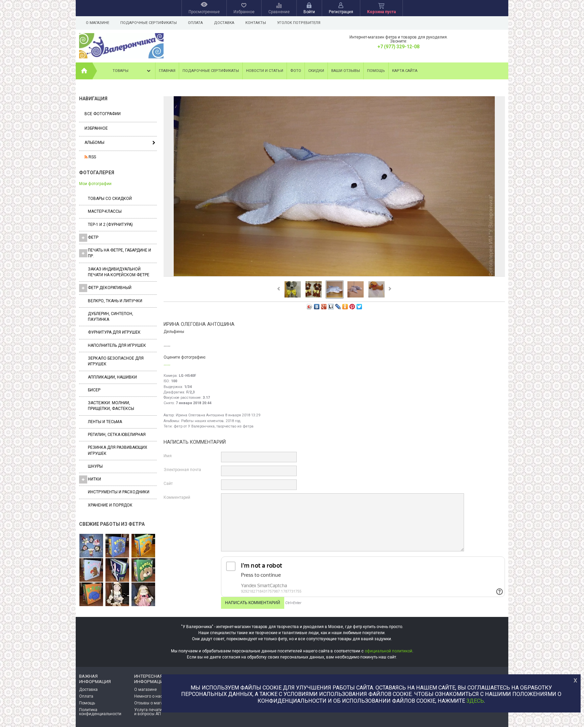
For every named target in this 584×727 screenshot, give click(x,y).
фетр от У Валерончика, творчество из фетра (213, 426)
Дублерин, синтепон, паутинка (110, 316)
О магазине (97, 23)
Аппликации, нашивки (112, 377)
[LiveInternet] (331, 306)
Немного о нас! (149, 696)
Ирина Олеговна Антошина (200, 415)
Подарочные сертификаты (148, 23)
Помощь (376, 71)
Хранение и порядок (110, 505)
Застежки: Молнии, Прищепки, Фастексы (111, 405)
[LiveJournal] (338, 306)
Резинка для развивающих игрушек (117, 450)
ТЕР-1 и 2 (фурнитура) (110, 224)
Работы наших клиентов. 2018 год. (211, 421)
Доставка (224, 23)
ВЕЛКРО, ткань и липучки (115, 300)
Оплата (195, 23)
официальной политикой (388, 651)
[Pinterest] (352, 306)
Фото (295, 71)
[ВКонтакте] (316, 306)
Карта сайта (404, 71)
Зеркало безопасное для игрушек (116, 361)
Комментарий (177, 497)
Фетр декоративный (109, 287)
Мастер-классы (105, 211)
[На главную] (84, 70)
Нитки (94, 479)
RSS (92, 157)
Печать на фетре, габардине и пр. (119, 253)
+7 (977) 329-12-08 (398, 46)
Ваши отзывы (345, 71)
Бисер (94, 390)
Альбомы (94, 142)
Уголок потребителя (298, 23)
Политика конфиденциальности (100, 711)
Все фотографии (102, 113)
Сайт (168, 483)
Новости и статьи (264, 71)
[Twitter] (359, 306)
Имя (168, 455)
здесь (475, 701)
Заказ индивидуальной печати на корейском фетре (118, 272)
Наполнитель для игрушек (117, 345)
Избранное (96, 128)
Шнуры (95, 466)
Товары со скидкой (110, 198)
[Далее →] (334, 276)
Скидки (316, 71)
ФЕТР (93, 237)
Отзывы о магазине (153, 703)
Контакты (255, 23)
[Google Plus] (323, 306)
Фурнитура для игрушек (114, 332)
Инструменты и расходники (118, 492)
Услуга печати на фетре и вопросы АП (157, 711)
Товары (120, 71)
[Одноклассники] (345, 306)
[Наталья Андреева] (91, 546)
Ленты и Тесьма (105, 421)
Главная (167, 71)
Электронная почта (182, 469)
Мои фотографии (95, 183)
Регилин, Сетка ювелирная (117, 434)
